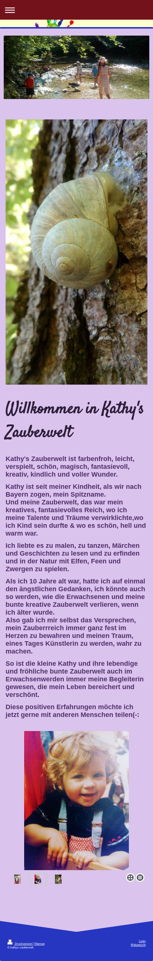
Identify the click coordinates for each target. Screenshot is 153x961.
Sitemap (39, 943)
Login (142, 941)
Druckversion (23, 943)
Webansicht (138, 945)
